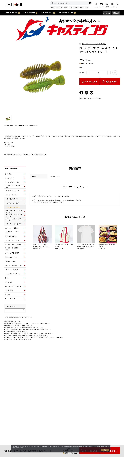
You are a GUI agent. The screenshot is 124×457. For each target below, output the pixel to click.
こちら (14, 447)
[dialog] (60, 448)
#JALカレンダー (74, 7)
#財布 (65, 7)
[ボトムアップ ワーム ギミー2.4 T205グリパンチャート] (40, 77)
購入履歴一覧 (44, 202)
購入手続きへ (111, 81)
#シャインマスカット (56, 7)
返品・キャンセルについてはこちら (90, 98)
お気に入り (114, 72)
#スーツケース (84, 7)
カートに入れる (91, 81)
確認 (105, 450)
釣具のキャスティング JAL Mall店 (94, 44)
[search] (90, 3)
